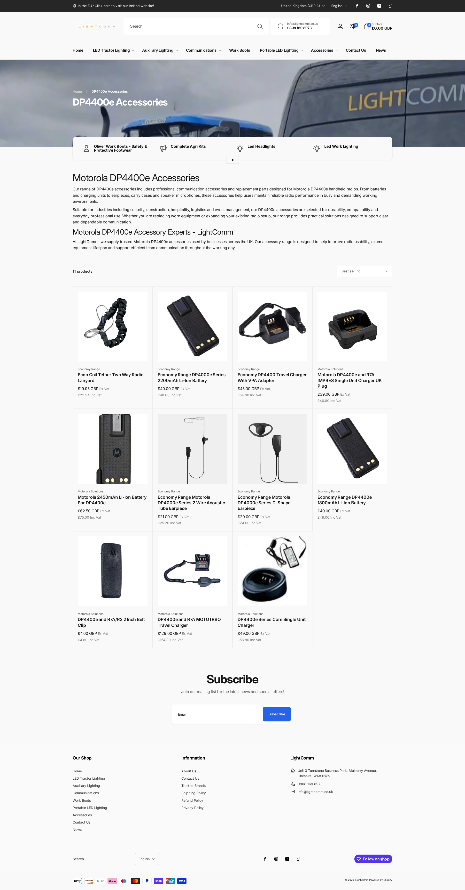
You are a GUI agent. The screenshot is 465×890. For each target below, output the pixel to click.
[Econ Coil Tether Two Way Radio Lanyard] (113, 352)
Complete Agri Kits (188, 146)
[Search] (260, 26)
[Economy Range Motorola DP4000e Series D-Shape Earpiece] (272, 474)
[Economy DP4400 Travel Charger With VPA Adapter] (272, 352)
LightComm (361, 879)
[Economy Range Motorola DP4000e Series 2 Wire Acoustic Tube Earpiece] (192, 474)
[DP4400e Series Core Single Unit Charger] (272, 597)
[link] (113, 5)
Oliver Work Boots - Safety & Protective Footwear (120, 148)
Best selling (351, 271)
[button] (378, 26)
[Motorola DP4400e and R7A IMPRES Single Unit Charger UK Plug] (352, 352)
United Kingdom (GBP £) (300, 6)
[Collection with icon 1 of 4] (232, 159)
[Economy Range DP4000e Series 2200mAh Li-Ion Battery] (192, 352)
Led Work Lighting (341, 146)
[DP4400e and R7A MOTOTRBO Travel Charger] (192, 597)
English (336, 6)
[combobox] (196, 26)
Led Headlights (261, 146)
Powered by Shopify (380, 879)
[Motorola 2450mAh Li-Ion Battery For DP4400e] (113, 474)
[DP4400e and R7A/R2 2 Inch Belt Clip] (113, 597)
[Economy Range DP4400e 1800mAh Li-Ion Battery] (352, 474)
